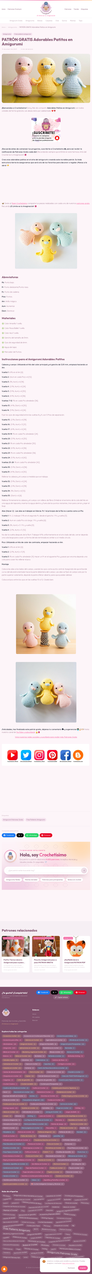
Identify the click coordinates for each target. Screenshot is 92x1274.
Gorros (64, 21)
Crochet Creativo (10, 1084)
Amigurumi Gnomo (27, 1044)
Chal (57, 21)
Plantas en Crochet (35, 1144)
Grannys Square (47, 1218)
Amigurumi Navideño (48, 1044)
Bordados (39, 1056)
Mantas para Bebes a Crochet (70, 1248)
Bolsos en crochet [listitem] (74, 880)
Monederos (8, 1132)
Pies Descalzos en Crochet (13, 1144)
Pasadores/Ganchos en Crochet (46, 1140)
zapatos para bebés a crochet (15, 1184)
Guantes (6, 1238)
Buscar (35, 1020)
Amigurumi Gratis (16, 21)
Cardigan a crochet (66, 1064)
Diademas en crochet (65, 1092)
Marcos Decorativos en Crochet (13, 1241)
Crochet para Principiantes (74, 1196)
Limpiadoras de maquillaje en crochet (71, 1116)
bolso (26, 1257)
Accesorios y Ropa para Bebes (50, 1214)
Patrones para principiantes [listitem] (52, 880)
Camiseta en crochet (35, 1210)
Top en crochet (75, 1168)
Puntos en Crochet (34, 1156)
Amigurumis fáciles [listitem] (13, 880)
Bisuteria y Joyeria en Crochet (34, 1052)
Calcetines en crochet (53, 1195)
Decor (6, 1092)
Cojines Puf (7, 1199)
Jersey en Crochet (53, 1112)
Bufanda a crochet (56, 1056)
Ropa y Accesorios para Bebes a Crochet (18, 1160)
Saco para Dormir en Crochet (69, 1160)
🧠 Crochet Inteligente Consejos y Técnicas (47, 1184)
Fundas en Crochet (55, 1100)
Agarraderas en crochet (55, 1040)
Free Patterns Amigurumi (36, 820)
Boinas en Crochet (74, 1052)
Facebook (10, 835)
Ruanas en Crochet (45, 1160)
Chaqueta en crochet (61, 1225)
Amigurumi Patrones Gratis (13, 820)
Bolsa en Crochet (23, 1056)
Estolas (33, 1096)
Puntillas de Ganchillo (65, 1152)
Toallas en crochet (57, 1168)
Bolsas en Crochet (30, 1245)
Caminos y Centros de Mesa (32, 1202)
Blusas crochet (56, 1052)
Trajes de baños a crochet (33, 1172)
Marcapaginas (39, 1199)
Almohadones (9, 1044)
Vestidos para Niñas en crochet (15, 1180)
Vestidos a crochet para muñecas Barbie (36, 1176)
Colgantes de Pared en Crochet (59, 1241)
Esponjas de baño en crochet (38, 1206)
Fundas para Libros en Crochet (14, 1104)
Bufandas (67, 1199)
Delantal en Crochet (44, 1092)
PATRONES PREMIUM (71, 1140)
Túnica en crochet (73, 1172)
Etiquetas (84, 9)
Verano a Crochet (10, 1176)
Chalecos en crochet (55, 1072)
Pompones (69, 1144)
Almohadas (45, 1245)
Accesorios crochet (11, 1036)
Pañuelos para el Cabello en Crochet (16, 1140)
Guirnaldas (47, 1108)
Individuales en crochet (22, 1199)
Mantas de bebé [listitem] (31, 880)
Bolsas (39, 21)
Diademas (55, 1206)
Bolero (5, 1203)
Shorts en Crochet (60, 1164)
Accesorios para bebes (66, 1036)
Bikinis (36, 1229)
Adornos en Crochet (33, 1040)
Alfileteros (15, 1203)
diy (73, 1225)
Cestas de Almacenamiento (28, 1218)
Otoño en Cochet (9, 1136)
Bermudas (69, 1048)
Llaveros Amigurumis (11, 1120)
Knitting (31, 1116)
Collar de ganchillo (25, 1080)
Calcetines (27, 1060)
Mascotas (49, 1210)
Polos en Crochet (54, 1144)
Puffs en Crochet (32, 1152)
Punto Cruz (82, 1152)
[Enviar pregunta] (84, 870)
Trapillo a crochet (54, 1172)
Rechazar (71, 1268)
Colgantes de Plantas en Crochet (14, 1207)
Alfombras (67, 1238)
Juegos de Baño (72, 1112)
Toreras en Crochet (10, 1172)
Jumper (7, 1116)
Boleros (7, 1056)
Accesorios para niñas (12, 1040)
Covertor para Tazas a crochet (70, 1080)
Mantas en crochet (79, 1124)
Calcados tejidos (10, 1060)
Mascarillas (51, 1128)
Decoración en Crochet (36, 1241)
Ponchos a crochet (11, 1148)
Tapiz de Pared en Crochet (36, 1168)
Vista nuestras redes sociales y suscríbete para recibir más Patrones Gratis (46, 737)
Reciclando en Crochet (55, 1156)
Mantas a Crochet (10, 1210)
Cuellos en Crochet (40, 1088)
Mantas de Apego (58, 1124)
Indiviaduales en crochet (32, 1112)
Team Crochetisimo (19, 203)
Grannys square (10, 1108)
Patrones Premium (15, 9)
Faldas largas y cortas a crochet (74, 1096)
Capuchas (48, 1064)
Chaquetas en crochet (12, 1076)
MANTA (53, 1249)
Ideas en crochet (10, 1112)
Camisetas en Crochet (12, 1064)
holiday (44, 1249)
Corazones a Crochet (64, 1218)
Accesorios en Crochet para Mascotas (38, 1036)
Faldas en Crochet (38, 1257)
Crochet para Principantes (51, 1084)
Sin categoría (78, 1164)
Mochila (84, 1128)
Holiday (79, 1108)
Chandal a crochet (75, 1072)
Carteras (29, 1068)
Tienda (76, 9)
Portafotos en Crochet (54, 1148)
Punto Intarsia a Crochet (12, 1156)
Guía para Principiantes (11, 1245)
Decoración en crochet (23, 1092)
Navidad (81, 1132)
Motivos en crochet (26, 1132)
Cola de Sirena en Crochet (47, 1076)
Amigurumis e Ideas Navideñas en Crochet (28, 1195)
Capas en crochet (32, 1064)
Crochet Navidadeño (45, 1222)
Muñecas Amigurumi (46, 1132)
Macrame (60, 1120)
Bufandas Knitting (75, 1056)
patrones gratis (83, 203)
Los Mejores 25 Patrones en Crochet (37, 1120)
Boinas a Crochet (79, 1241)
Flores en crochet (10, 1100)
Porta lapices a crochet (32, 1148)
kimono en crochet (54, 1199)
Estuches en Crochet (49, 1096)
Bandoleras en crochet (52, 1048)
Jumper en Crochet (28, 1222)
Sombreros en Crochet (12, 1168)
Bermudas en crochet (10, 1222)
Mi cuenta (36, 1017)
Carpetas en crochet (12, 1068)
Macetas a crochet (75, 1245)
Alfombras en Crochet (78, 1040)
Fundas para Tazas (33, 1226)
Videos (35, 1180)
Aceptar (83, 1268)
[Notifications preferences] (4, 1269)
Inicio (3, 9)
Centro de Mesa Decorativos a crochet (52, 1068)
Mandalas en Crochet (77, 1120)
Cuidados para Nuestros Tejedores (65, 1088)
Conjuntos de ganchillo (45, 1080)
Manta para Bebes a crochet (35, 1124)
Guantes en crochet (30, 1108)
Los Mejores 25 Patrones (53, 1203)
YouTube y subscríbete (25, 732)
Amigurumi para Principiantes (72, 1044)
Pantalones (44, 1136)
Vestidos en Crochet (64, 1176)
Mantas (73, 21)
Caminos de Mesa (59, 1060)
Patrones (68, 9)
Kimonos (19, 1116)
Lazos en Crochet (46, 1116)
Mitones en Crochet (68, 1128)
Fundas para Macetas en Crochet (43, 1104)
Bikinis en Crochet (10, 1052)
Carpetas (49, 21)
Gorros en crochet (68, 1104)
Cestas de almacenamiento (14, 1072)
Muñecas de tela (65, 1132)
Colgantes (8, 1080)
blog (22, 1211)
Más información (68, 1263)
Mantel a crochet (10, 1128)
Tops (80, 21)
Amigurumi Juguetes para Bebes (68, 1210)
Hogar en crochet (64, 1108)
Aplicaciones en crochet (29, 1048)
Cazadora (6, 1253)
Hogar (18, 1249)
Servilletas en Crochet (40, 1164)
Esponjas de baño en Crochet (14, 1096)
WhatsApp (33, 835)
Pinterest (47, 835)
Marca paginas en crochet (32, 1128)
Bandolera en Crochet (63, 1221)
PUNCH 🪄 (47, 1152)
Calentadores (42, 1060)
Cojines (30, 1076)
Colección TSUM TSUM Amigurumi (74, 1076)
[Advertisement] (46, 792)
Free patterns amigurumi (22, 34)
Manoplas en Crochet (11, 1124)
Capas (67, 1234)
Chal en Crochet (65, 1229)
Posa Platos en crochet (77, 1148)
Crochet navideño (28, 1084)
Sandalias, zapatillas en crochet (15, 1164)
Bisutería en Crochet (49, 1229)
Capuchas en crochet (52, 1237)
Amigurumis (30, 21)
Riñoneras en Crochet (76, 1156)
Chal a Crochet (36, 1072)
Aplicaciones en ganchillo (27, 1214)
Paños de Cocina (28, 1136)
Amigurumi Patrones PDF (11, 1257)
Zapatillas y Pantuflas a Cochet (55, 1180)
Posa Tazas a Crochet (12, 1152)
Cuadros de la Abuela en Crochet (15, 1088)
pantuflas (58, 1136)
